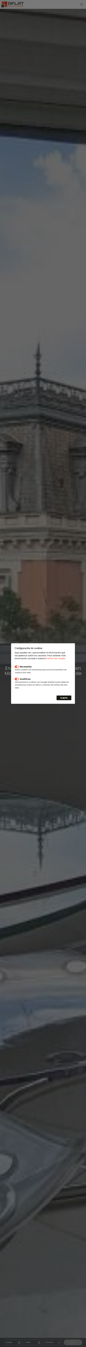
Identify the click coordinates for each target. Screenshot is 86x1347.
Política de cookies (55, 658)
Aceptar (64, 698)
